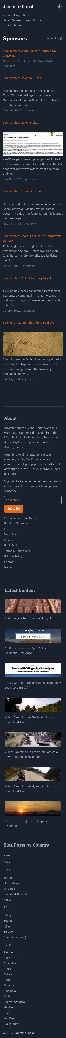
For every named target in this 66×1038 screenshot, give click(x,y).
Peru (6, 980)
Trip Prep (9, 1018)
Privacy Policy (13, 556)
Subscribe (13, 508)
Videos (16, 20)
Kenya (7, 899)
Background (11, 1024)
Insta (17, 25)
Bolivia (7, 974)
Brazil (7, 969)
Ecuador (8, 985)
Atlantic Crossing (14, 937)
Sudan (7, 920)
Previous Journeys (16, 523)
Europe (8, 931)
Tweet (7, 25)
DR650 (50, 61)
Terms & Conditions (17, 551)
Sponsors (9, 66)
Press (8, 529)
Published (10, 545)
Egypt (7, 926)
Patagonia (10, 952)
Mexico (8, 1007)
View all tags (54, 38)
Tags (27, 20)
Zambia (8, 877)
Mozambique (11, 883)
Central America (14, 1002)
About (7, 15)
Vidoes (8, 540)
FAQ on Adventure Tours (20, 518)
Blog (16, 15)
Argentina (9, 963)
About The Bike (34, 61)
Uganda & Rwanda (15, 894)
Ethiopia (8, 915)
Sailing (7, 996)
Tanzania (9, 888)
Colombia (9, 991)
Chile (6, 958)
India (6, 862)
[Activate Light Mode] (59, 6)
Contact (38, 20)
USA (6, 1013)
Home (8, 567)
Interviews (11, 534)
